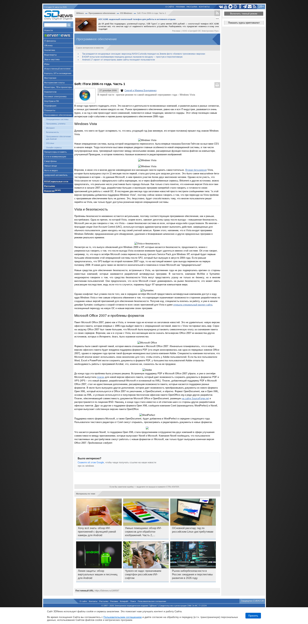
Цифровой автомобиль (56, 175)
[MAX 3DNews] (230, 6)
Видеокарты (50, 55)
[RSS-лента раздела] (217, 13)
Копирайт (124, 601)
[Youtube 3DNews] (225, 6)
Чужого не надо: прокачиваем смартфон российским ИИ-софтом (143, 574)
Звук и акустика (52, 59)
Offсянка (48, 45)
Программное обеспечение (58, 115)
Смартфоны (50, 161)
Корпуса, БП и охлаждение (57, 73)
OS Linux (50, 143)
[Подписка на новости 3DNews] (249, 6)
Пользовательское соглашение (152, 601)
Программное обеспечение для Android (58, 137)
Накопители (50, 92)
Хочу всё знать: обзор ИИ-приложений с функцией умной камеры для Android (97, 532)
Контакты (204, 7)
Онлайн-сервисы (54, 148)
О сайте (169, 7)
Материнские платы (54, 82)
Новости (48, 30)
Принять (253, 615)
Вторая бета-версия (196, 170)
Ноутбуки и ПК (51, 101)
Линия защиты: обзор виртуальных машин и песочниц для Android (97, 574)
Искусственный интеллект (57, 69)
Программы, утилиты (55, 124)
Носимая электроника (55, 96)
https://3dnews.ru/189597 (107, 590)
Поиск (133, 601)
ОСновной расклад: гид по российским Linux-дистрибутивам (192, 530)
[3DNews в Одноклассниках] (240, 6)
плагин (100, 377)
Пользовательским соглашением (122, 617)
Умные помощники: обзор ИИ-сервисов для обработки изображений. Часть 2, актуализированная (143, 532)
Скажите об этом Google (91, 462)
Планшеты (49, 110)
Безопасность (52, 132)
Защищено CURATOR (252, 601)
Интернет (50, 128)
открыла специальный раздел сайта (192, 304)
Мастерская (50, 78)
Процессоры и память (55, 152)
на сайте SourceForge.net (195, 398)
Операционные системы (57, 119)
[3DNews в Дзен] (235, 6)
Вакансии (52, 190)
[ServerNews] (58, 35)
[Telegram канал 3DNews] (245, 6)
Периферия (50, 106)
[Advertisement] (147, 72)
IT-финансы (50, 41)
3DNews (80, 13)
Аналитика (49, 50)
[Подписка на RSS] (254, 6)
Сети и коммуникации (55, 156)
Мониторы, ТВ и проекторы (58, 87)
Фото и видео (51, 170)
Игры (46, 64)
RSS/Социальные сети (56, 181)
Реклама (180, 7)
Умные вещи (50, 166)
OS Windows (126, 13)
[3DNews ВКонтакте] (221, 6)
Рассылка (192, 7)
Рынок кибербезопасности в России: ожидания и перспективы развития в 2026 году (192, 574)
